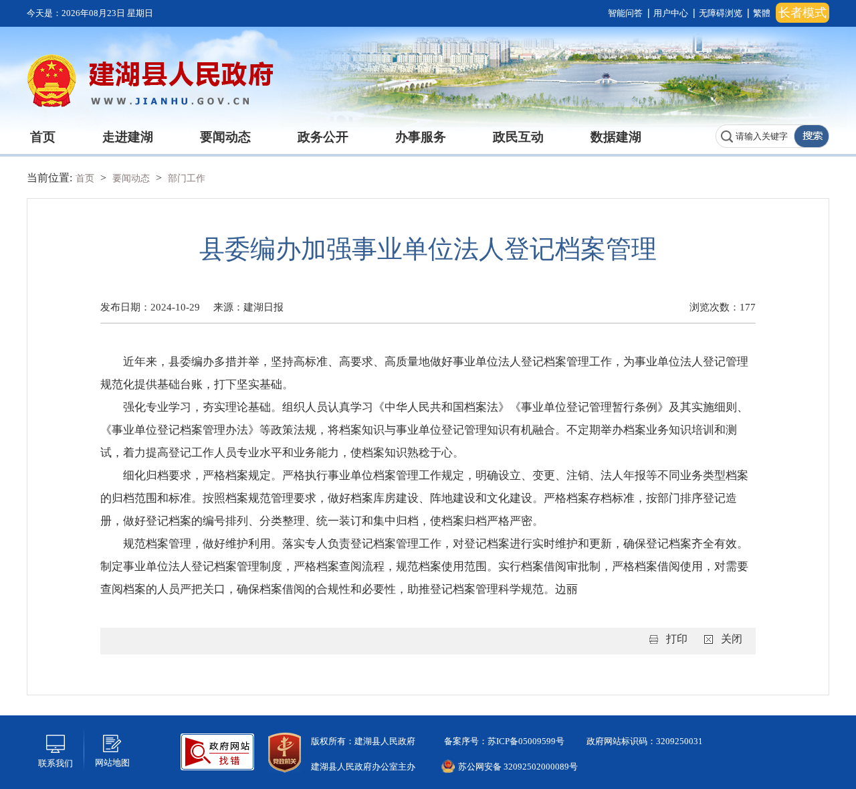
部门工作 (186, 178)
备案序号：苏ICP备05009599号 (503, 741)
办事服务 (420, 137)
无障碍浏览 (720, 13)
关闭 (731, 638)
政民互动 (518, 137)
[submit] (811, 136)
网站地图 (112, 763)
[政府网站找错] (217, 750)
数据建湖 (616, 137)
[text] (755, 136)
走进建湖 (127, 137)
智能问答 (625, 13)
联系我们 (55, 763)
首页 (43, 137)
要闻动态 (225, 137)
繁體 (761, 13)
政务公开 (323, 137)
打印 (676, 638)
